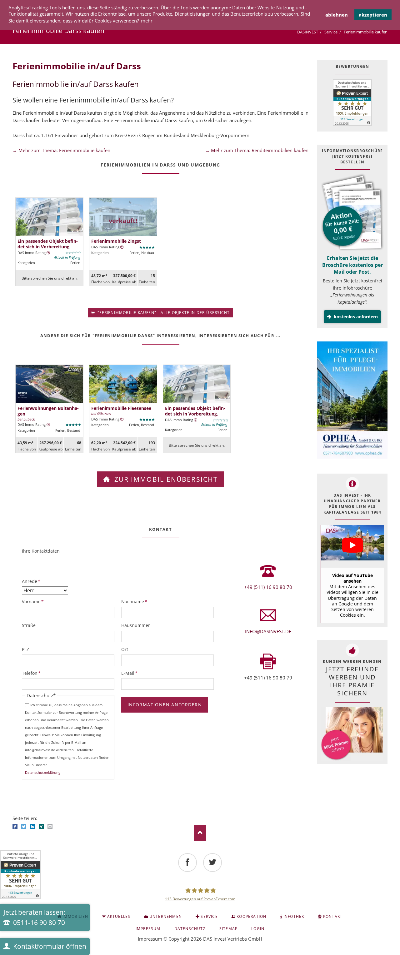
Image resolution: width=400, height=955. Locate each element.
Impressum (150, 939)
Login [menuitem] (257, 928)
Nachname (134, 601)
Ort (124, 649)
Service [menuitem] (209, 916)
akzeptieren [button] (373, 15)
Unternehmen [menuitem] (165, 916)
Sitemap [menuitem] (228, 928)
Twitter (23, 826)
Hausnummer (135, 625)
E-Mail (131, 673)
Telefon (32, 673)
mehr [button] (146, 20)
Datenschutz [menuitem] (190, 928)
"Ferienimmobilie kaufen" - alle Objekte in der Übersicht (163, 312)
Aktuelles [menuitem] (119, 916)
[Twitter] (212, 862)
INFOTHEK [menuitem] (293, 916)
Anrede (32, 581)
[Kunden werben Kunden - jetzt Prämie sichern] (352, 734)
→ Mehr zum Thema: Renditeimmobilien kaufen (256, 150)
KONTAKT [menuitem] (332, 916)
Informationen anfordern (165, 705)
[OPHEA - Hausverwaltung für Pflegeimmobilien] (352, 400)
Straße (29, 625)
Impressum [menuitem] (148, 928)
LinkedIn (32, 826)
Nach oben (200, 833)
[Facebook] (187, 862)
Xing (41, 826)
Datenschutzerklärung (42, 772)
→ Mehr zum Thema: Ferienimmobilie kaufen (61, 150)
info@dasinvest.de (268, 631)
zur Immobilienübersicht (165, 479)
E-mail (50, 826)
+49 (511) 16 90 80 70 (268, 587)
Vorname (33, 601)
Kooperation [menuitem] (251, 916)
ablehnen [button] (336, 15)
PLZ (25, 649)
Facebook (15, 826)
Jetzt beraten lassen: (34, 917)
